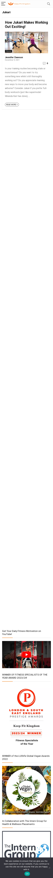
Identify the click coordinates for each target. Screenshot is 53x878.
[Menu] (3, 4)
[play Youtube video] (26, 654)
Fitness (8, 51)
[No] (49, 867)
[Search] (48, 4)
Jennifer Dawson (14, 57)
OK (27, 874)
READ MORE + (12, 105)
